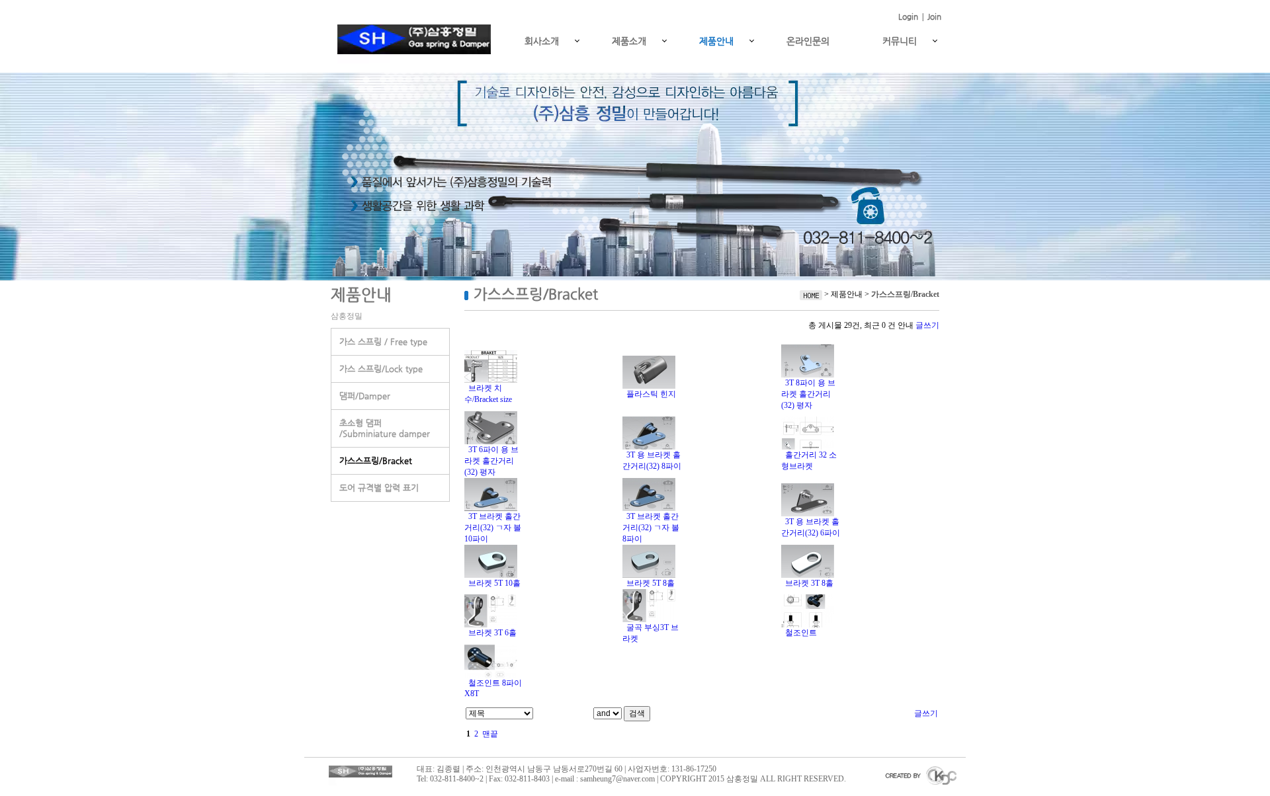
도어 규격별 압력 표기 (379, 488)
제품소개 (629, 41)
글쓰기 (927, 325)
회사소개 (542, 41)
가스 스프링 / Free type (383, 341)
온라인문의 (807, 41)
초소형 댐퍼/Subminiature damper (384, 428)
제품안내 (716, 41)
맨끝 (490, 733)
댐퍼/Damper (364, 396)
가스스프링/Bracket (375, 460)
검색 (637, 713)
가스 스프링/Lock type (381, 369)
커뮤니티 (899, 41)
